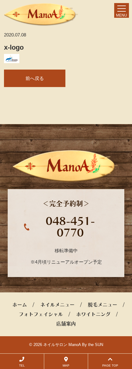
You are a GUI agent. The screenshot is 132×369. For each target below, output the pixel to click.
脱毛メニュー (102, 304)
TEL (22, 365)
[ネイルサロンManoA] (41, 14)
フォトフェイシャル (41, 314)
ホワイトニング (93, 314)
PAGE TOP (110, 365)
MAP (66, 365)
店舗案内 (66, 323)
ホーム (19, 304)
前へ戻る (34, 78)
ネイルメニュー (57, 304)
